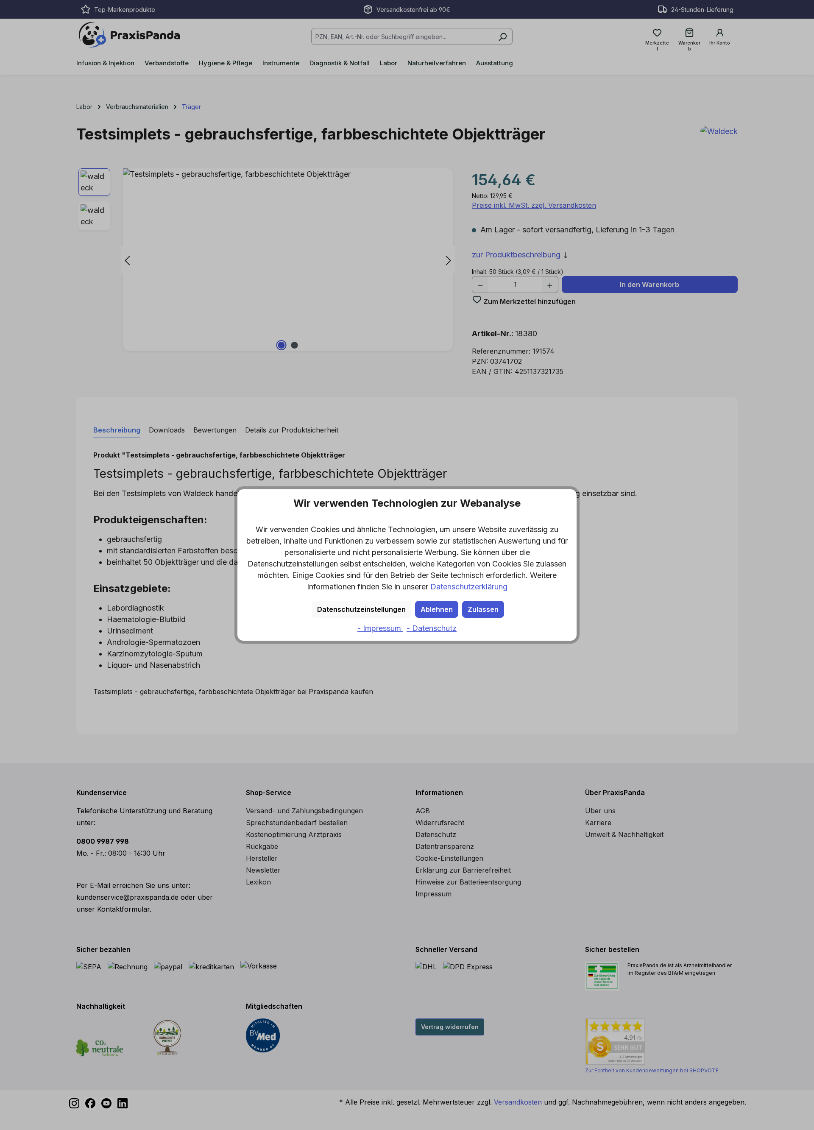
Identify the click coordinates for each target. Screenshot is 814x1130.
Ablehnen (437, 609)
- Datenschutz (432, 628)
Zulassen (483, 609)
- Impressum (380, 628)
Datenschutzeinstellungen (361, 609)
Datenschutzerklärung (468, 586)
